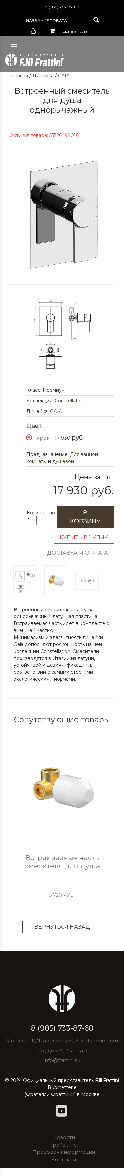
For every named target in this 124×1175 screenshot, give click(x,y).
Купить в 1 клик (84, 537)
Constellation (70, 401)
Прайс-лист (63, 1145)
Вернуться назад (62, 927)
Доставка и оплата (77, 553)
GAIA (64, 76)
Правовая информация (63, 1152)
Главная (19, 76)
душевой (63, 461)
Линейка (43, 76)
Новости (63, 1137)
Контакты (63, 1159)
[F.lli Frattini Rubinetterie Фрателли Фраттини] (34, 60)
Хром (43, 438)
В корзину (85, 517)
